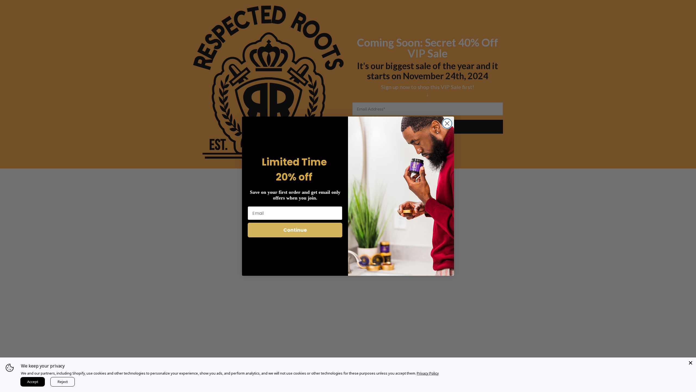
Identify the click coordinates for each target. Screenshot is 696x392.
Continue (295, 229)
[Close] (690, 363)
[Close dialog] (447, 123)
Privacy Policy (428, 373)
